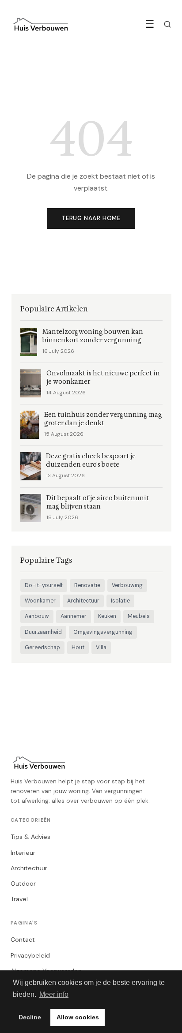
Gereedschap (42, 647)
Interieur (23, 853)
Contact (23, 939)
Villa (101, 647)
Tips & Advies (30, 837)
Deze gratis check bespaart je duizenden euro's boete (91, 460)
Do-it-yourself (44, 585)
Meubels (139, 616)
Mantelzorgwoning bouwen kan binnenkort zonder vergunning (92, 336)
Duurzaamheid (43, 632)
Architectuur (83, 600)
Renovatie (87, 585)
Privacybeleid (30, 955)
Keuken (107, 616)
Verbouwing (127, 585)
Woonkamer (40, 600)
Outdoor (23, 883)
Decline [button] (30, 1017)
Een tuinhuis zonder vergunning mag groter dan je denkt (103, 419)
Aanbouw (37, 616)
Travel (19, 899)
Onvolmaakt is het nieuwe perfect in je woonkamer (103, 377)
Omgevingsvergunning (103, 632)
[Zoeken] (167, 24)
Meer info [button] (53, 994)
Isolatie (120, 600)
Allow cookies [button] (78, 1017)
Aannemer (74, 616)
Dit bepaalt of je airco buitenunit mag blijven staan (97, 502)
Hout (78, 647)
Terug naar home (91, 218)
